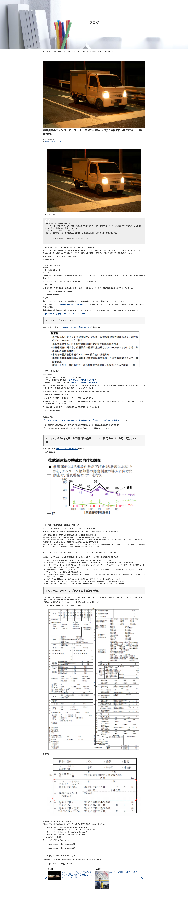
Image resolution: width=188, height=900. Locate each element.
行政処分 (52, 141)
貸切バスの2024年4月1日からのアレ (82, 380)
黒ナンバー (58, 141)
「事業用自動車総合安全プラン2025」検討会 (69, 304)
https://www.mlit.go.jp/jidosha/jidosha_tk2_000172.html (64, 313)
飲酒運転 (47, 141)
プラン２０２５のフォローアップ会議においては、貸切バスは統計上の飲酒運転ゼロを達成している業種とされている (84, 420)
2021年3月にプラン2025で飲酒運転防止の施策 (76, 327)
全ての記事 (46, 51)
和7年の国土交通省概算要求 (68, 449)
